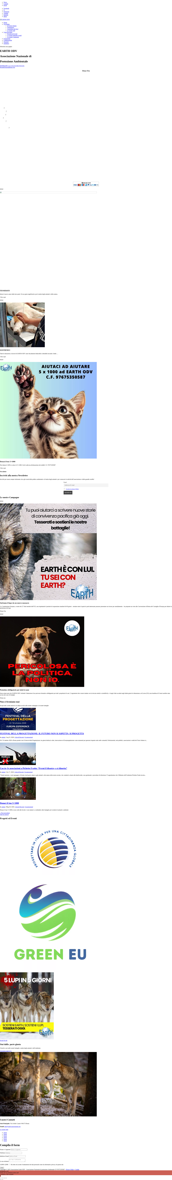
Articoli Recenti (19, 737)
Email (65, 482)
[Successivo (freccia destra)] (2, 1179)
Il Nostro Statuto (11, 26)
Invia (2, 1167)
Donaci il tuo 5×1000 (9, 803)
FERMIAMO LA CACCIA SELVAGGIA (12, 66)
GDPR (2, 1164)
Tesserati (6, 42)
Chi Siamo (7, 24)
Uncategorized (28, 737)
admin (3, 737)
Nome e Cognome (5, 1149)
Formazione (7, 38)
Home (5, 22)
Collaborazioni (8, 40)
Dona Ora (12, 67)
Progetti (2, 67)
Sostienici (6, 43)
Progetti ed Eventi (12, 34)
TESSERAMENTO (6, 1051)
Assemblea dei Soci (12, 29)
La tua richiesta (4, 1161)
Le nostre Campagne (13, 37)
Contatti (6, 4)
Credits (77, 1169)
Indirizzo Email (4, 1156)
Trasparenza (10, 27)
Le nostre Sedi (4, 1129)
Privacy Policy (70, 1169)
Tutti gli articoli (4, 814)
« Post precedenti (5, 813)
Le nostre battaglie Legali (14, 35)
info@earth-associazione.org (12, 1126)
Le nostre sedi (11, 30)
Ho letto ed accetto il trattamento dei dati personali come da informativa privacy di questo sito (37, 1164)
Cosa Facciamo (8, 32)
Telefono (2, 1153)
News (5, 2)
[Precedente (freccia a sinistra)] (0, 1179)
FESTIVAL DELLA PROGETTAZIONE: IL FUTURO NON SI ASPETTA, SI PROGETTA (42, 733)
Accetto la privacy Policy (72, 489)
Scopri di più (3, 1040)
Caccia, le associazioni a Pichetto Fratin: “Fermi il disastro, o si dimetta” (33, 768)
